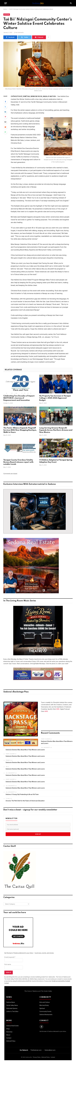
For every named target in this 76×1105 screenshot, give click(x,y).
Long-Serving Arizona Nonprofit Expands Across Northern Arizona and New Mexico (55, 430)
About (8, 1035)
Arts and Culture (44, 1002)
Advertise (9, 1032)
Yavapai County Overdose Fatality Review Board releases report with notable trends (18, 462)
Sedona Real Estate (12, 1025)
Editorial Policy (10, 1041)
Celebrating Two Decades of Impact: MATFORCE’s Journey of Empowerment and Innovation (19, 398)
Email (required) (9, 957)
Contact (8, 1038)
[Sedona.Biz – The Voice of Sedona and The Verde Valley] (38, 3)
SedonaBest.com (50, 1050)
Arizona (6, 14)
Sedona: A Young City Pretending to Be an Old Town (22, 794)
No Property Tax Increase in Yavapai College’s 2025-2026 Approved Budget (55, 398)
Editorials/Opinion (11, 1008)
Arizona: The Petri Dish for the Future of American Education (25, 801)
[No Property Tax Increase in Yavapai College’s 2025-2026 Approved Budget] (56, 384)
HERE (58, 709)
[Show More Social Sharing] (48, 37)
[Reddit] (5, 127)
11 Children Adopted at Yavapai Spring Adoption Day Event (55, 461)
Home (5, 9)
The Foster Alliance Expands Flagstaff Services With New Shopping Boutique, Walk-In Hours (20, 430)
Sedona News (10, 1002)
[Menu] (5, 3)
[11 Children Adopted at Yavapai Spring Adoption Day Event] (56, 448)
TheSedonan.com (36, 1050)
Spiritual (42, 1008)
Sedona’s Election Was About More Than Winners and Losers (57, 742)
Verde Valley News (12, 1005)
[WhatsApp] (5, 132)
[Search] (71, 3)
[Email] (5, 122)
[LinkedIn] (5, 112)
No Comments (20, 32)
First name (7, 964)
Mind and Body (44, 1005)
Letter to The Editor (12, 1011)
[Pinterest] (5, 117)
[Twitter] (5, 107)
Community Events (45, 1011)
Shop (8, 1029)
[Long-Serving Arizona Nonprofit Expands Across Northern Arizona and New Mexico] (56, 416)
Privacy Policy (36, 1057)
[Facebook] (5, 102)
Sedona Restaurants (45, 1014)
